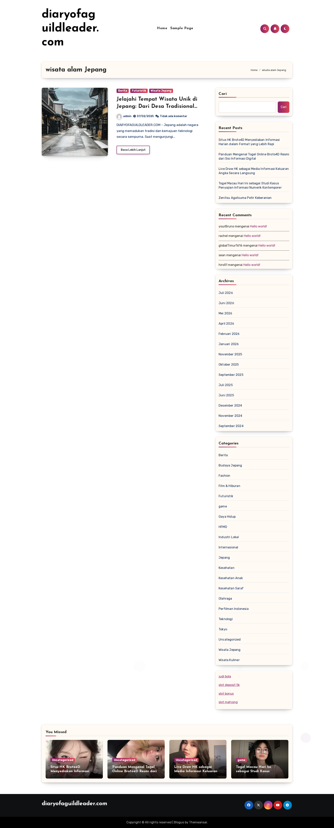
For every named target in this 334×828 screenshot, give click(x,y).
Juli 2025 (226, 385)
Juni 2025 (226, 395)
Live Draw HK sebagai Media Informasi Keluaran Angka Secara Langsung (254, 171)
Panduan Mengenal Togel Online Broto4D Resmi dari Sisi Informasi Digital (254, 156)
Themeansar (198, 822)
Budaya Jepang (230, 465)
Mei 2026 (225, 313)
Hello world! (258, 226)
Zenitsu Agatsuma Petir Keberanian (245, 198)
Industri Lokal (229, 537)
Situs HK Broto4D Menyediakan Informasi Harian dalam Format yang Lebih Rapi (249, 142)
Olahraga (225, 598)
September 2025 (231, 375)
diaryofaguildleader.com (70, 28)
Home (162, 28)
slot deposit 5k (229, 685)
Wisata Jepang (161, 90)
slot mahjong (228, 702)
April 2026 (226, 323)
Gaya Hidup (227, 516)
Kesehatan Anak (231, 578)
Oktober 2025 (229, 364)
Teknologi (226, 619)
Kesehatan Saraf (231, 588)
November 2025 (230, 354)
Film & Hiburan (229, 486)
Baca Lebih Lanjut (133, 149)
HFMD (223, 527)
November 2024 (230, 416)
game (223, 506)
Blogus (179, 822)
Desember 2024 (230, 405)
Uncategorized (230, 639)
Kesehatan (226, 568)
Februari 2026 (229, 334)
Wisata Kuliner (229, 660)
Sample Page (181, 28)
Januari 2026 (229, 344)
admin (127, 116)
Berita (122, 90)
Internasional (228, 547)
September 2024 (231, 426)
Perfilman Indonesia (234, 609)
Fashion (224, 475)
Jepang (224, 557)
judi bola (225, 676)
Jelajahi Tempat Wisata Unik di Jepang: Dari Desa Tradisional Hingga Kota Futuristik (157, 106)
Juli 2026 (226, 293)
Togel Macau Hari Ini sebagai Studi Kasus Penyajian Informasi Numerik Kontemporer (250, 185)
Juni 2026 (226, 303)
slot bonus (226, 693)
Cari (223, 94)
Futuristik (139, 90)
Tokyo (223, 629)
